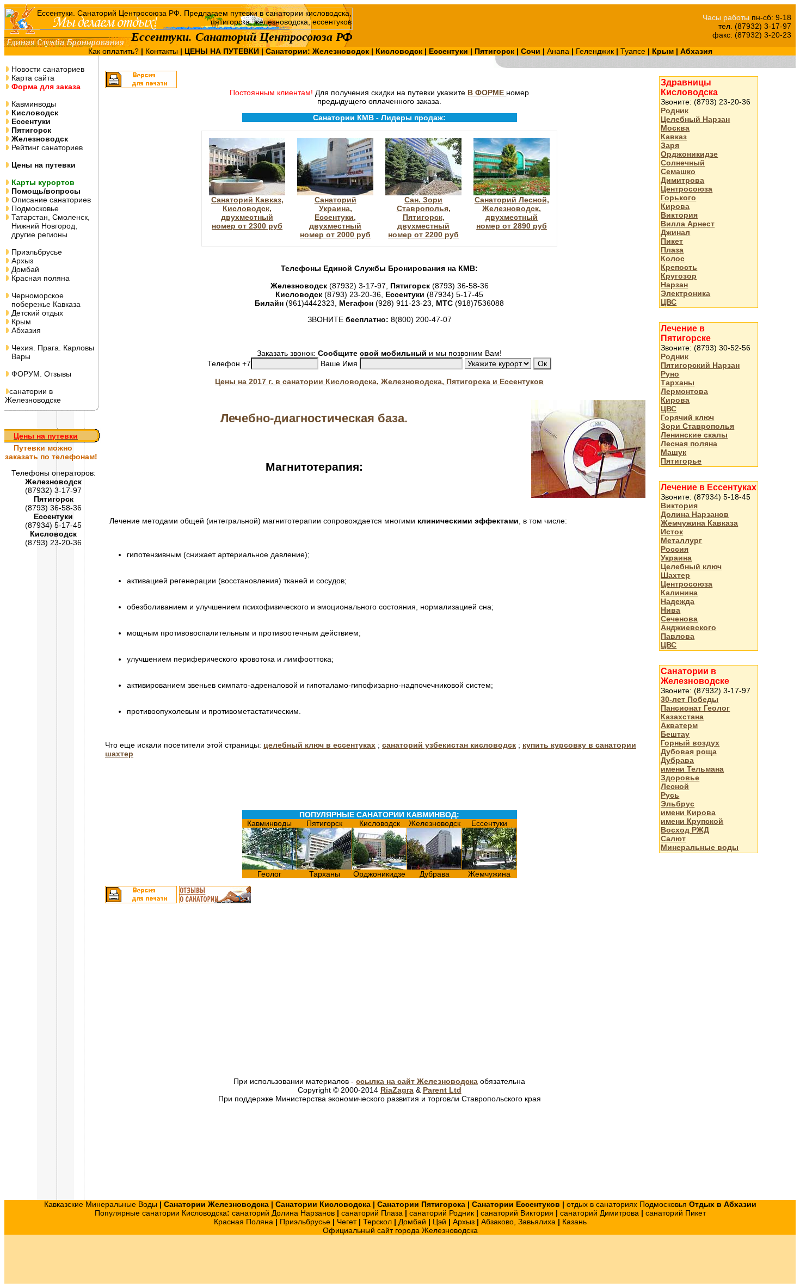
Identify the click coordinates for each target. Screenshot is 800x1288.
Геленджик (596, 51)
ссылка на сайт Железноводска (417, 1081)
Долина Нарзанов (695, 514)
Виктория (679, 215)
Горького (678, 197)
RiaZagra (397, 1090)
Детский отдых (36, 313)
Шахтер (675, 575)
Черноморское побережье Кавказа (43, 300)
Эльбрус (677, 803)
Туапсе (632, 51)
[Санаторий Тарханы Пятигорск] (324, 866)
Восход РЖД (685, 829)
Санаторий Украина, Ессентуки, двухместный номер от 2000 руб (335, 217)
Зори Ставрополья (697, 426)
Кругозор (679, 276)
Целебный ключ (691, 566)
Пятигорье (681, 461)
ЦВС (668, 302)
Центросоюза (686, 188)
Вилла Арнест (688, 223)
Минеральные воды (700, 847)
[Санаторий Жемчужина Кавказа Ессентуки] (489, 866)
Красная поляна (39, 278)
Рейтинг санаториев (46, 147)
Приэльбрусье (35, 252)
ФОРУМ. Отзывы (40, 373)
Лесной (675, 786)
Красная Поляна (243, 1221)
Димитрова (682, 180)
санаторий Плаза (372, 1213)
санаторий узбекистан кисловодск (449, 745)
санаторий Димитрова (599, 1213)
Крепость (679, 267)
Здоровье (680, 777)
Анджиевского (688, 627)
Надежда (677, 601)
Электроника (685, 293)
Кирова (675, 206)
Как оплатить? (114, 51)
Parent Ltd (442, 1090)
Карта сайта (31, 77)
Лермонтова (684, 391)
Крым (20, 321)
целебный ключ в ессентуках (319, 745)
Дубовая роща (689, 751)
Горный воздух (690, 742)
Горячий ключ (687, 417)
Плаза (672, 249)
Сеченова (679, 618)
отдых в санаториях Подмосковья (627, 1204)
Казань (574, 1221)
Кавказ (674, 136)
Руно (670, 373)
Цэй (439, 1221)
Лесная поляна (689, 443)
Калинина (679, 592)
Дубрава (677, 760)
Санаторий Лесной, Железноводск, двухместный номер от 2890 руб (512, 212)
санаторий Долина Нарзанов (283, 1213)
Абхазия (25, 330)
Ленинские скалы (694, 434)
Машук (673, 452)
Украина (676, 557)
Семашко (678, 171)
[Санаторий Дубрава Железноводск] (434, 866)
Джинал (675, 232)
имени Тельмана (692, 769)
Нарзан (674, 284)
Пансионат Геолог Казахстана (695, 712)
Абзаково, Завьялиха (518, 1221)
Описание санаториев (50, 199)
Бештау (675, 734)
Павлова (677, 636)
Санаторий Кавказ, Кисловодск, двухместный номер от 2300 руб (247, 212)
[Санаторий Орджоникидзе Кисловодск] (379, 866)
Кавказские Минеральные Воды (100, 1204)
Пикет (672, 241)
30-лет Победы (689, 699)
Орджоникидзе (689, 154)
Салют (673, 838)
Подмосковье (34, 208)
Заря (670, 145)
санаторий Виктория (517, 1213)
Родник (674, 110)
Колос (673, 258)
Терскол (377, 1221)
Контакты (162, 51)
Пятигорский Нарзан (700, 365)
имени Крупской (692, 821)
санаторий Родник (441, 1213)
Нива (670, 610)
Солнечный (683, 162)
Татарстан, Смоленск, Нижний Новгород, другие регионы (47, 226)
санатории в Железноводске (33, 395)
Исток (672, 531)
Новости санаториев (46, 69)
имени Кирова (688, 812)
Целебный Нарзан (695, 119)
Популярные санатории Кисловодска (161, 1213)
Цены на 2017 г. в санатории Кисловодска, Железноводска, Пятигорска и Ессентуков (379, 381)
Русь (670, 795)
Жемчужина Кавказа (699, 523)
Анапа (559, 51)
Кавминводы (32, 104)
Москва (675, 128)
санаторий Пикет (675, 1213)
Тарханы (677, 382)
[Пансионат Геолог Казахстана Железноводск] (269, 866)
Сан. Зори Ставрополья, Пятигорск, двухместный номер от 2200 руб (423, 217)
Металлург (681, 540)
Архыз (21, 260)
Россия (674, 549)
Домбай (24, 269)
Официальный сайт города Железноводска (400, 1230)
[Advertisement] (254, 991)
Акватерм (679, 725)
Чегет (346, 1221)
